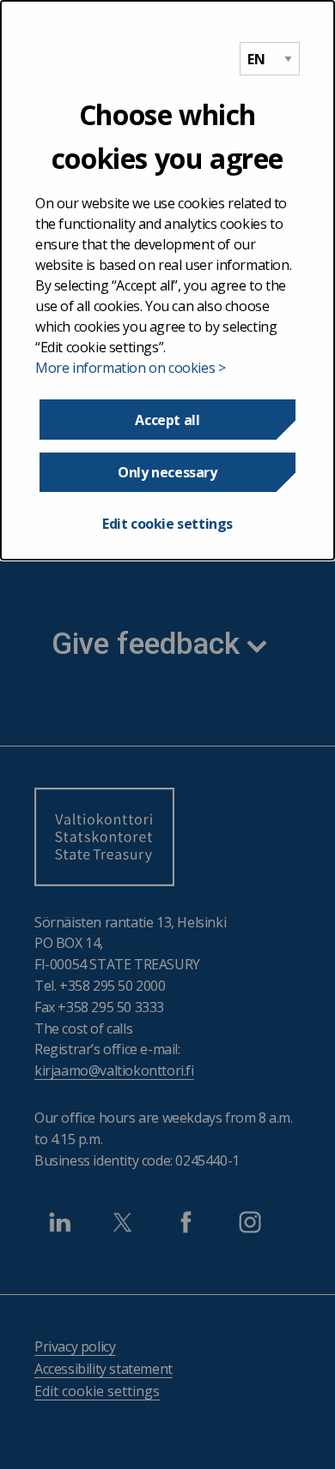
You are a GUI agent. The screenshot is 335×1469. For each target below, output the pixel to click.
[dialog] (167, 280)
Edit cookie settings (167, 523)
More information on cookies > (130, 367)
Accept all (167, 420)
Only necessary (167, 472)
